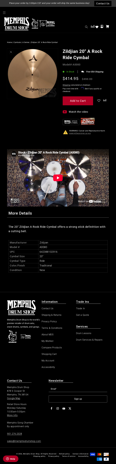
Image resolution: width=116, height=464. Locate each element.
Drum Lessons (83, 333)
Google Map (13, 398)
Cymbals (17, 42)
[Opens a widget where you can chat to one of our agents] (10, 459)
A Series (25, 42)
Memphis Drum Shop (31, 454)
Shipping (66, 85)
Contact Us (47, 308)
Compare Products (52, 347)
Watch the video (78, 111)
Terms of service (68, 456)
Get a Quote (82, 315)
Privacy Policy (49, 321)
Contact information (81, 454)
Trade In (80, 308)
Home (9, 42)
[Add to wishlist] (97, 27)
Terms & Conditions (52, 328)
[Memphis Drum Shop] (34, 24)
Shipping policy (39, 456)
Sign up (78, 399)
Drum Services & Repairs (89, 339)
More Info (12, 415)
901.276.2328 (14, 433)
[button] (4, 12)
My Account (48, 360)
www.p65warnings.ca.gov (80, 133)
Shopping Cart (49, 354)
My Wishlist (47, 341)
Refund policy (64, 454)
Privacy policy (53, 456)
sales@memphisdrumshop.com (24, 441)
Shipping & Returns (52, 315)
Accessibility (48, 367)
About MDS (47, 334)
